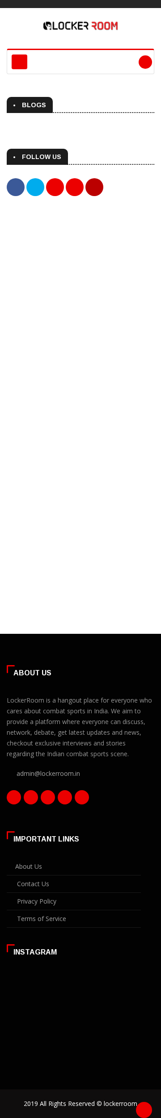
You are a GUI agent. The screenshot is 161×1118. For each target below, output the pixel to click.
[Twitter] (31, 799)
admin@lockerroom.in (48, 773)
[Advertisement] (80, 303)
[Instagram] (65, 799)
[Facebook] (14, 799)
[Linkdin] (48, 799)
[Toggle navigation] (19, 61)
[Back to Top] (144, 1110)
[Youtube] (82, 799)
